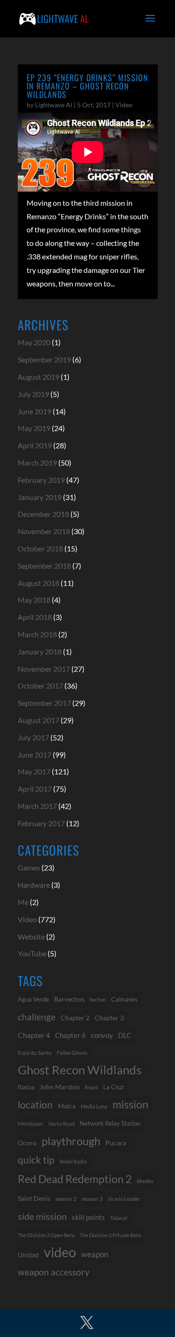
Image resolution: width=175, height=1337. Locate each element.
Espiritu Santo (35, 1052)
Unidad (28, 1255)
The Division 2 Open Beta (46, 1235)
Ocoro (27, 1143)
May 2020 (34, 342)
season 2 (66, 1198)
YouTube (32, 953)
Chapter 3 (109, 1018)
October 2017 (40, 685)
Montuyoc (30, 1123)
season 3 (92, 1198)
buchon (98, 999)
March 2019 (37, 462)
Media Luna (94, 1106)
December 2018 (43, 513)
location (35, 1104)
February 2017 (41, 823)
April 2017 (35, 788)
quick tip (36, 1159)
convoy (102, 1035)
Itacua (26, 1087)
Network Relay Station (110, 1123)
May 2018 (34, 599)
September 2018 (44, 565)
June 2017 (34, 754)
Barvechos (69, 999)
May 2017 (34, 771)
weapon (94, 1254)
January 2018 (40, 651)
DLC (124, 1035)
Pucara (115, 1143)
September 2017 (44, 702)
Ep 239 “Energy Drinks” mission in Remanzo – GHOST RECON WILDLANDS (87, 85)
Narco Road (62, 1124)
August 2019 (38, 376)
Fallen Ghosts (72, 1053)
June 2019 (34, 411)
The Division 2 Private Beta (110, 1235)
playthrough (71, 1141)
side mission (42, 1216)
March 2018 (37, 634)
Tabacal (118, 1218)
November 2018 (44, 531)
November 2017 (44, 668)
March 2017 (37, 805)
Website (31, 936)
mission (130, 1104)
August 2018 (38, 582)
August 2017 (38, 720)
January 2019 (40, 497)
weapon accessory (54, 1272)
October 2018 (40, 548)
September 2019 (44, 359)
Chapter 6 (70, 1035)
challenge (37, 1017)
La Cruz (113, 1087)
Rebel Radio (73, 1161)
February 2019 (41, 479)
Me (23, 902)
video (60, 1252)
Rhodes (145, 1181)
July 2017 (33, 737)
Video (124, 105)
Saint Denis (34, 1198)
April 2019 (35, 445)
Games (29, 867)
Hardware (34, 884)
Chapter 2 (75, 1018)
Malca (67, 1106)
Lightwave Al (53, 105)
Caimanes (124, 999)
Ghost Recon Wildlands (79, 1069)
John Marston (60, 1087)
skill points (88, 1217)
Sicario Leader (124, 1199)
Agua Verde (33, 999)
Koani (91, 1087)
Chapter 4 (34, 1035)
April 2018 (35, 617)
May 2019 (34, 428)
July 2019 (33, 394)
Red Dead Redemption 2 (75, 1178)
